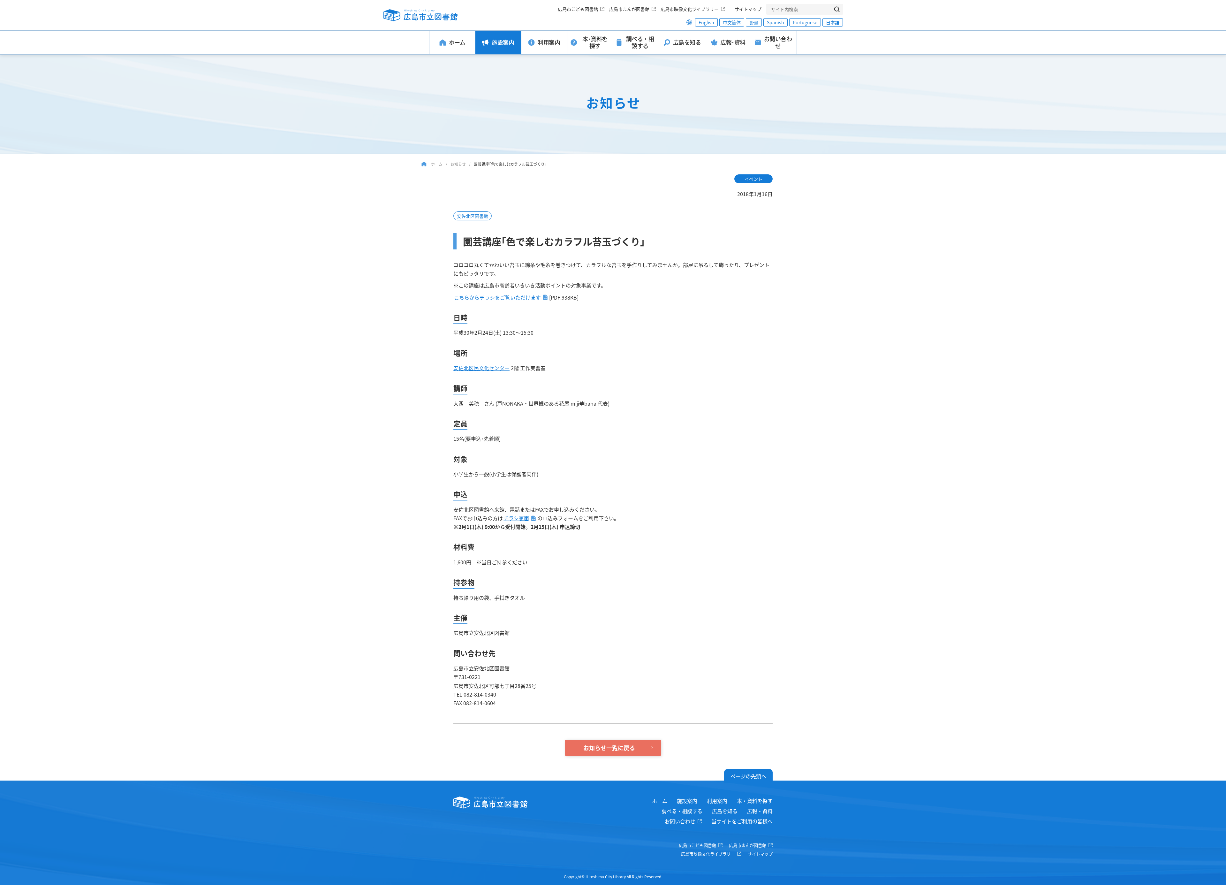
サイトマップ (748, 9)
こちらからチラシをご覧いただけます (497, 297)
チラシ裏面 (516, 518)
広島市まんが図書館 (629, 9)
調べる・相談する (682, 811)
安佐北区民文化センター (481, 368)
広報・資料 (760, 811)
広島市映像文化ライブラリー (690, 9)
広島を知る (725, 811)
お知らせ (458, 164)
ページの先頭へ (748, 776)
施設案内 (687, 801)
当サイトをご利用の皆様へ (742, 821)
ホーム (437, 164)
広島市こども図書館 (578, 9)
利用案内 (717, 801)
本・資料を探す (755, 801)
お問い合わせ (680, 821)
